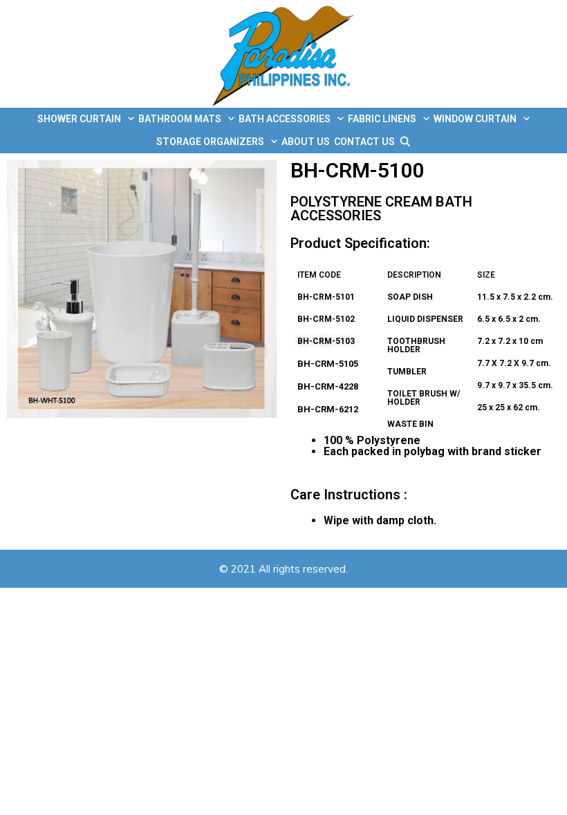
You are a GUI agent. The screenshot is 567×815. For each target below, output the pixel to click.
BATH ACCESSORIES (285, 118)
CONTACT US (364, 141)
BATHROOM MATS (179, 118)
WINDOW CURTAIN (475, 118)
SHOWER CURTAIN (79, 118)
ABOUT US (305, 141)
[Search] (405, 142)
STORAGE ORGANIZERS (210, 141)
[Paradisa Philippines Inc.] (284, 54)
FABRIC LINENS (382, 118)
